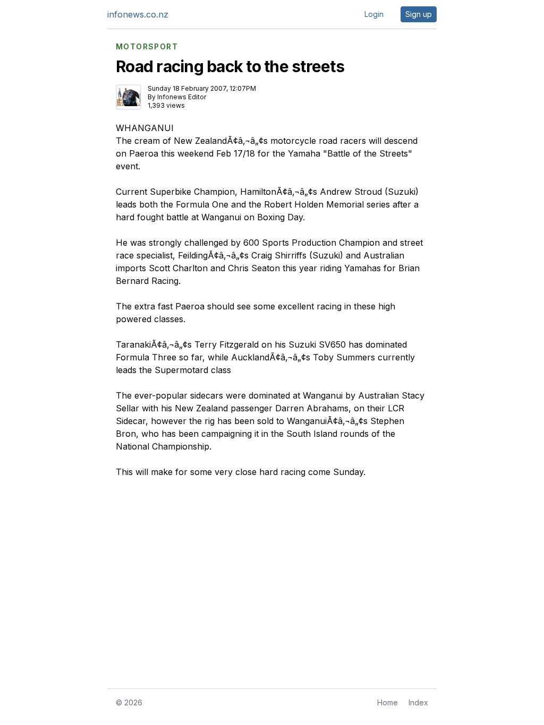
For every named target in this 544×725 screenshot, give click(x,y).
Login (374, 14)
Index (418, 702)
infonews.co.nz (137, 14)
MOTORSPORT (147, 46)
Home (387, 702)
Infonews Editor (181, 97)
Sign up (418, 14)
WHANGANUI (145, 128)
